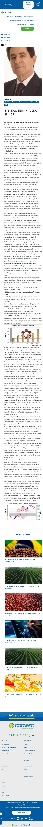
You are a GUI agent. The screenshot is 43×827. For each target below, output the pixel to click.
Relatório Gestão (28, 754)
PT (38, 3)
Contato (4, 789)
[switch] (2, 45)
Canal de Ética (27, 757)
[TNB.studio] (21, 825)
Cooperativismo (6, 754)
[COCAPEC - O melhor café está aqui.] (7, 13)
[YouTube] (26, 819)
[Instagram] (18, 819)
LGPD (25, 747)
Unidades (4, 770)
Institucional (5, 744)
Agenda (4, 786)
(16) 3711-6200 (8, 807)
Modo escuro (8, 45)
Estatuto (26, 744)
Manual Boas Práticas (29, 750)
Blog (3, 792)
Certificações (5, 750)
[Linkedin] (22, 819)
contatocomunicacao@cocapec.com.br (27, 807)
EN (38, 6)
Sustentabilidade (6, 757)
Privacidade (5, 795)
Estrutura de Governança (9, 747)
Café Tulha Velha (28, 770)
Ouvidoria (26, 760)
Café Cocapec (27, 773)
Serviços (4, 773)
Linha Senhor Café (28, 776)
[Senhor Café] (31, 819)
